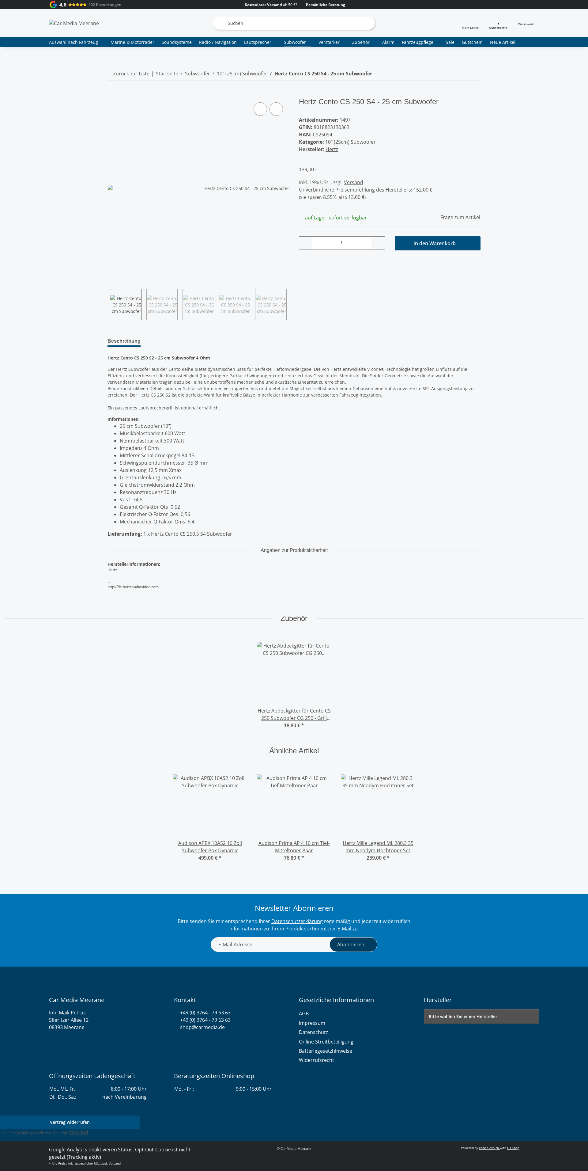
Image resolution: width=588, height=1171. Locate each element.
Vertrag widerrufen (70, 1122)
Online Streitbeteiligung (326, 1041)
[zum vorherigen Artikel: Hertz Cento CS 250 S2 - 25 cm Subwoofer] (460, 73)
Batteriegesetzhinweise (325, 1050)
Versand (353, 182)
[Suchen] (219, 23)
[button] (470, 23)
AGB (304, 1013)
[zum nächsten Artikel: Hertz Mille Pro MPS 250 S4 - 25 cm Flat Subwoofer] (474, 73)
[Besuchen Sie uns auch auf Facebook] (187, 1042)
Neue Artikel (502, 42)
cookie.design (489, 1148)
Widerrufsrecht (316, 1060)
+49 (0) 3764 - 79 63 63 (205, 1012)
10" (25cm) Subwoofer (350, 142)
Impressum (312, 1023)
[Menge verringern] (306, 243)
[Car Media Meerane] (74, 23)
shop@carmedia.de (202, 1027)
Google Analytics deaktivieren (83, 1149)
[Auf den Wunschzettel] (276, 109)
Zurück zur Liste (131, 73)
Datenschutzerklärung (297, 921)
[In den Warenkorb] (112, 94)
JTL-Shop (513, 1148)
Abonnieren (350, 944)
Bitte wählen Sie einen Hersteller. (464, 1016)
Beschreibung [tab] (124, 341)
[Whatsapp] (177, 1042)
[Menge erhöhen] (378, 243)
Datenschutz (313, 1032)
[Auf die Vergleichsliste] (260, 109)
